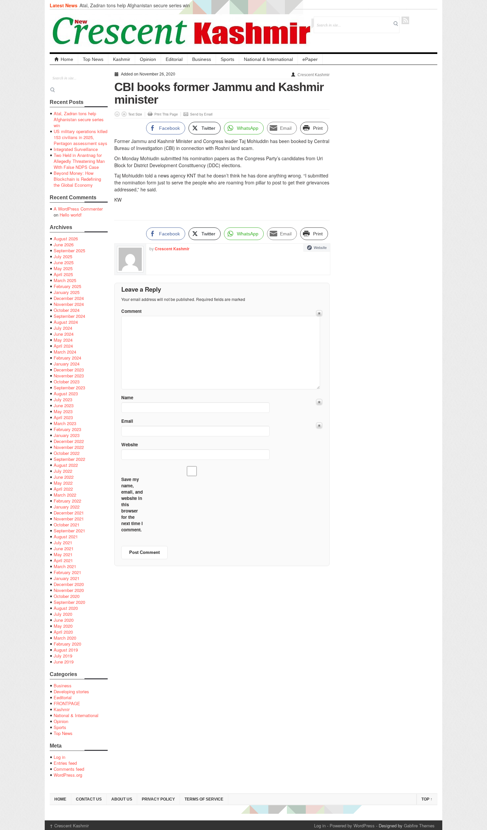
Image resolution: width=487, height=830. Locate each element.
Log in (59, 757)
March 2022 (65, 495)
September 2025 (69, 250)
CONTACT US (89, 799)
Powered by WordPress (352, 825)
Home (67, 59)
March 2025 (65, 280)
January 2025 (67, 292)
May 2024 (63, 340)
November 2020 (69, 590)
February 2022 (67, 501)
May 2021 (63, 554)
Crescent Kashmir (314, 75)
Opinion (148, 59)
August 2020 (66, 608)
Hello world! (71, 215)
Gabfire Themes (419, 825)
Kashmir (121, 59)
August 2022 (66, 465)
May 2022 (63, 483)
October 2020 (67, 596)
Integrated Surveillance (76, 149)
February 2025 (67, 286)
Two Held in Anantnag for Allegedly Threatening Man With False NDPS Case (79, 161)
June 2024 (64, 334)
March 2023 (65, 423)
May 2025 (63, 268)
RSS (405, 20)
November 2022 (69, 447)
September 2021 (69, 530)
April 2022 (63, 489)
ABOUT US (121, 799)
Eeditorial (63, 697)
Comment (131, 311)
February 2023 (67, 429)
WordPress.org (68, 775)
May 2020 (63, 626)
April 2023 (63, 417)
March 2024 (65, 352)
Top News (93, 59)
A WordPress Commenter (78, 209)
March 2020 (65, 638)
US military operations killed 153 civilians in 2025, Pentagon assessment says (80, 137)
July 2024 (63, 328)
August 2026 (66, 238)
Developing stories (71, 691)
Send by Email (201, 114)
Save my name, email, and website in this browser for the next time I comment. (132, 504)
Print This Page (166, 114)
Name (127, 397)
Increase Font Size (124, 114)
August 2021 (66, 536)
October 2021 (67, 524)
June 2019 (64, 662)
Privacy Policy (158, 799)
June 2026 (64, 244)
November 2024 (69, 304)
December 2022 (69, 441)
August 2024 (66, 322)
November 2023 (69, 375)
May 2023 (63, 411)
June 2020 (64, 620)
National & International (268, 59)
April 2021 (63, 560)
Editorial (174, 59)
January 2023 (67, 435)
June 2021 (64, 548)
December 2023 (69, 369)
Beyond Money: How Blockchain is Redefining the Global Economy (77, 179)
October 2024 (67, 310)
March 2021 (65, 566)
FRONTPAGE (67, 703)
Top (426, 799)
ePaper (310, 59)
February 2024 (67, 358)
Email (127, 421)
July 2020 (63, 614)
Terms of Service (204, 799)
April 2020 (63, 632)
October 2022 (67, 453)
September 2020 (69, 602)
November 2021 (69, 518)
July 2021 (63, 542)
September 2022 (69, 459)
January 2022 (67, 507)
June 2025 (64, 262)
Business (201, 59)
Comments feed (69, 769)
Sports (227, 59)
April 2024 (63, 346)
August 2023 (66, 393)
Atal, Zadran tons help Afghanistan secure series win (135, 5)
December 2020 (69, 584)
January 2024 (67, 364)
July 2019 (63, 656)
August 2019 (66, 650)
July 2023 (63, 399)
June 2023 (64, 405)
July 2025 (63, 256)
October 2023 (67, 381)
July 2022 (63, 471)
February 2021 (67, 572)
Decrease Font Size (117, 114)
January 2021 (67, 578)
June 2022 (64, 477)
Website (320, 247)
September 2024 (69, 316)
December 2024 (69, 298)
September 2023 (69, 387)
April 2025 (63, 274)
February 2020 (67, 644)
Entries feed (65, 763)
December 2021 (69, 513)
